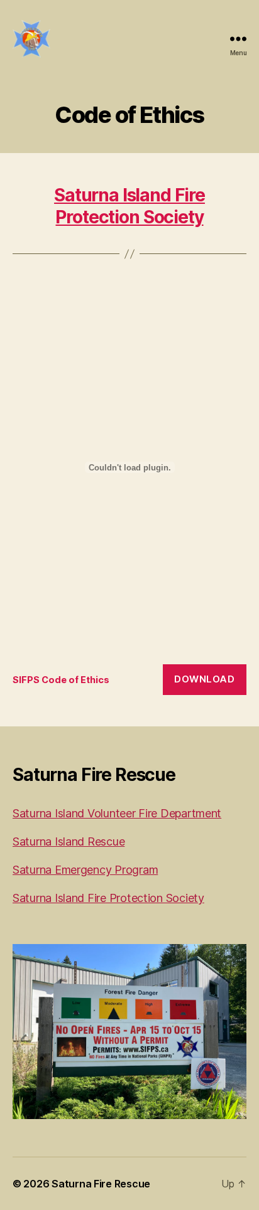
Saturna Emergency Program (85, 869)
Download (204, 679)
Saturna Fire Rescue (101, 1183)
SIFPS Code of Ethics (61, 679)
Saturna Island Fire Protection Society (129, 206)
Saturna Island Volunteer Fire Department (117, 813)
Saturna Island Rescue (68, 841)
